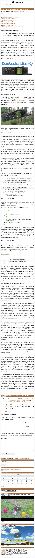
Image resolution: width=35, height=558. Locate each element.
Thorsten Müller (5, 551)
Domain (16, 392)
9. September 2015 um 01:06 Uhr (16, 401)
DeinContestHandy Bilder (8, 18)
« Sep (2, 486)
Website (27, 429)
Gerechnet (17, 2)
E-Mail (27, 426)
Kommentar (17, 438)
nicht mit (31, 139)
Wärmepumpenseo (5, 545)
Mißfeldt (3, 550)
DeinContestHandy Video (8, 20)
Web (23, 11)
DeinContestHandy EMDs (8, 23)
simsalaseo (4, 549)
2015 (5, 392)
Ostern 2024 (4, 521)
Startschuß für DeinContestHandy (10, 17)
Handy (19, 392)
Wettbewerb (26, 392)
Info (7, 5)
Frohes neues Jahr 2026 (16, 469)
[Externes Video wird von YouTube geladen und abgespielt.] (17, 116)
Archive (3, 490)
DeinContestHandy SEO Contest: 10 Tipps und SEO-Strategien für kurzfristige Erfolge (20, 399)
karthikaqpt (4, 552)
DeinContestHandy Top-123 (20, 149)
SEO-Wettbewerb (20, 33)
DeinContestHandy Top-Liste (9, 21)
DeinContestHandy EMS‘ (8, 25)
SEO (22, 392)
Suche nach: (4, 461)
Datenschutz (13, 5)
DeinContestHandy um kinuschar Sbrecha (12, 26)
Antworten (7, 411)
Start (3, 5)
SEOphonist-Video (21, 100)
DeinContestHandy (18, 11)
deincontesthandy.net (11, 158)
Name (27, 422)
